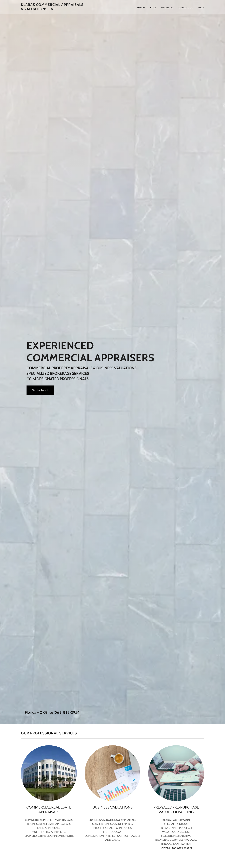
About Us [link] (167, 7)
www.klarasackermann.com (176, 847)
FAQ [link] (153, 7)
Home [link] (141, 7)
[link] (53, 9)
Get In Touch (40, 390)
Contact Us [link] (186, 7)
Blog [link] (201, 7)
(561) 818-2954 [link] (66, 712)
